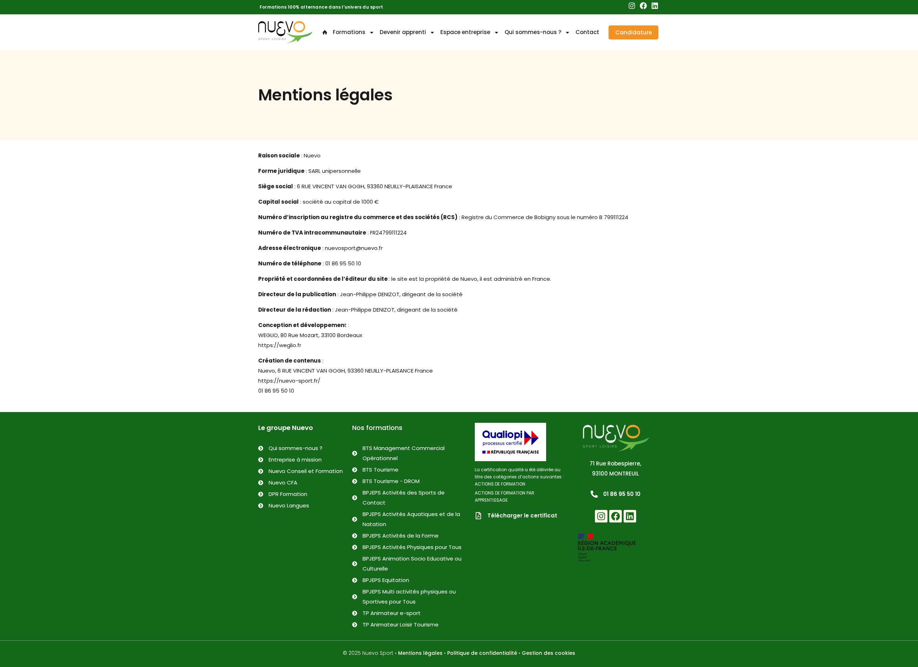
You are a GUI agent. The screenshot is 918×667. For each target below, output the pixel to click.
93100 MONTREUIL (615, 473)
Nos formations (377, 427)
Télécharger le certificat (522, 515)
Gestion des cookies (548, 653)
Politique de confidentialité (482, 653)
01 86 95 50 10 (621, 494)
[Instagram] (631, 5)
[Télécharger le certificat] (478, 515)
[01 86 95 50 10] (594, 494)
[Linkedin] (654, 5)
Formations (349, 32)
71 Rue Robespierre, (615, 463)
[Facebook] (643, 5)
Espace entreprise (465, 32)
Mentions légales (420, 653)
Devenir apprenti (403, 32)
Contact (587, 32)
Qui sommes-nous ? (533, 32)
